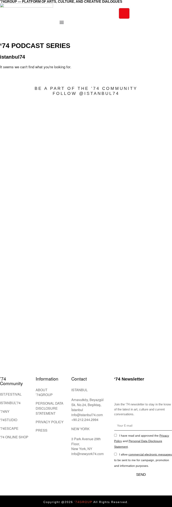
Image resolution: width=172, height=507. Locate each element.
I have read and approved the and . (141, 441)
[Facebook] (135, 13)
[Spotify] (124, 25)
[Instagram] (124, 13)
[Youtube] (159, 13)
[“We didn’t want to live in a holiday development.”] (155, 193)
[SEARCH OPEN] (121, 34)
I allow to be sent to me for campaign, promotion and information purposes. (143, 460)
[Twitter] (147, 13)
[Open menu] (61, 22)
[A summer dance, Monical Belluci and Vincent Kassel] (17, 121)
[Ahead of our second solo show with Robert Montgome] (120, 231)
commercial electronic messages (150, 454)
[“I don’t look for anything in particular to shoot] (51, 213)
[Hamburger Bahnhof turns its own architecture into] (86, 211)
